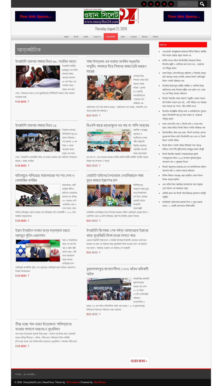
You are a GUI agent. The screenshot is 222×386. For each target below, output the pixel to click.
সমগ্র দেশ (97, 36)
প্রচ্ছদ (66, 36)
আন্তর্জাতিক (110, 36)
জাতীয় (86, 36)
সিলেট (76, 36)
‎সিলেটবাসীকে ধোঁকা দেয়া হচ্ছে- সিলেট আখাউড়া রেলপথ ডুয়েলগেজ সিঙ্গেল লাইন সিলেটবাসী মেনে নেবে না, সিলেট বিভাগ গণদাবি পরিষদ (184, 136)
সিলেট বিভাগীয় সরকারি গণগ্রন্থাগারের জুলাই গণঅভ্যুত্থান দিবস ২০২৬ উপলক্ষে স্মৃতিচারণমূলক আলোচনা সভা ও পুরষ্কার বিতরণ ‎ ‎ (181, 158)
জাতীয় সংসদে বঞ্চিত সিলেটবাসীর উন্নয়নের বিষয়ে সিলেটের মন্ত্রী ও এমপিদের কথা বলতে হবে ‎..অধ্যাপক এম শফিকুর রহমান (183, 64)
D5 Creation (72, 382)
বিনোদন (144, 36)
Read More (21, 101)
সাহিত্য (155, 36)
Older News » (139, 361)
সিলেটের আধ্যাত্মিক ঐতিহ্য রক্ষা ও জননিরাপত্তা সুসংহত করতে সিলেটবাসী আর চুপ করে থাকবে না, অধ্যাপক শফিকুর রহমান (184, 115)
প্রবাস (123, 36)
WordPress (100, 382)
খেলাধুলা (133, 36)
